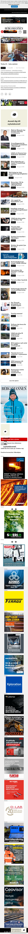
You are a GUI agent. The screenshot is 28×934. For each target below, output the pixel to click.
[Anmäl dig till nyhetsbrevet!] (5, 430)
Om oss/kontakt (20, 9)
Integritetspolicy (24, 12)
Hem (5, 9)
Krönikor (25, 9)
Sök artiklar (8, 9)
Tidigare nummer (14, 9)
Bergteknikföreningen (16, 12)
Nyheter (3, 67)
